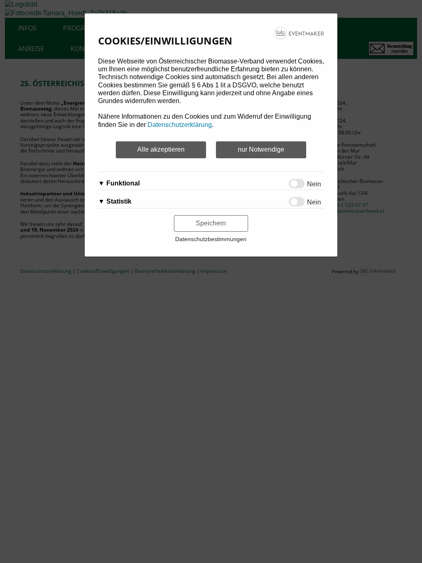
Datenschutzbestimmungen (210, 239)
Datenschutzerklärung (180, 124)
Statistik (118, 201)
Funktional (123, 183)
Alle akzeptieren (161, 149)
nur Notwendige (261, 149)
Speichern (211, 223)
